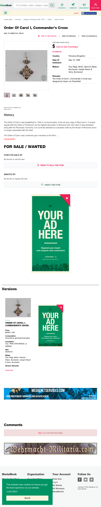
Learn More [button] (12, 491)
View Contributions (89, 36)
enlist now (57, 479)
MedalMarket (58, 491)
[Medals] (6, 4)
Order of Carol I (59, 19)
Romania (18, 19)
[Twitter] (86, 479)
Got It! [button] (27, 498)
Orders (50, 19)
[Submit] (52, 5)
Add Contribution (69, 36)
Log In (55, 482)
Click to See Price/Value (67, 46)
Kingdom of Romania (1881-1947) (34, 19)
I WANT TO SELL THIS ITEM (51, 165)
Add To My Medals (49, 36)
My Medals (57, 485)
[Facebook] (80, 479)
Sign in (41, 432)
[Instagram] (92, 479)
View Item (9, 370)
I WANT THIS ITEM (52, 185)
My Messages (58, 488)
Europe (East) (8, 19)
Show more (9, 139)
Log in (76, 13)
